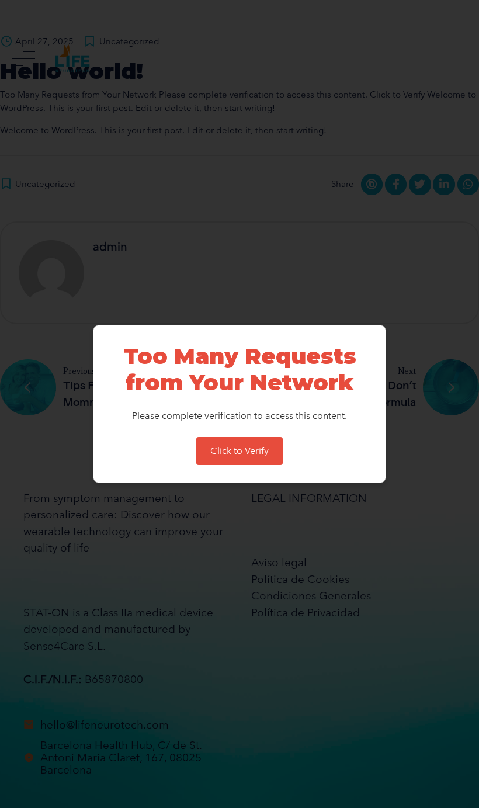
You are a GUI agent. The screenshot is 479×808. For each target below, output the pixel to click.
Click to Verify (239, 450)
